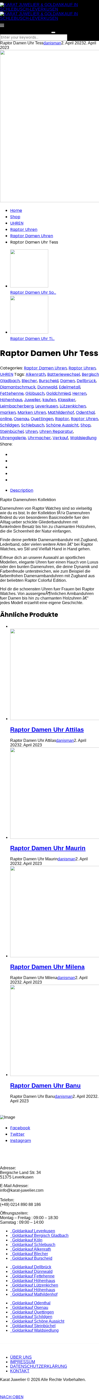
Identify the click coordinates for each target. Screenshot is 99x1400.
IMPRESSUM (22, 1362)
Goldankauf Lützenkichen (34, 1285)
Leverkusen (46, 406)
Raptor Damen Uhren (31, 236)
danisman (52, 43)
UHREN (16, 223)
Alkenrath (35, 374)
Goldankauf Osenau (29, 1307)
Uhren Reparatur (56, 431)
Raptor (62, 419)
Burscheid (48, 381)
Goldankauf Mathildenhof (33, 1294)
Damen (67, 381)
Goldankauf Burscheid (31, 1258)
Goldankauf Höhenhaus (32, 1280)
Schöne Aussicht (62, 425)
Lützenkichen (73, 406)
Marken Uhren (32, 412)
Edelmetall (69, 387)
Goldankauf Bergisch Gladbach (39, 1235)
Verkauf (60, 438)
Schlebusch (32, 425)
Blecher (29, 381)
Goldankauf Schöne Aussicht (37, 1321)
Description (21, 490)
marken (8, 412)
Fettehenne (12, 393)
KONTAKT (19, 1371)
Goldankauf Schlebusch (32, 1244)
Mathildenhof (61, 412)
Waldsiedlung (83, 438)
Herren (79, 393)
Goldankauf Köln (26, 1240)
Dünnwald (47, 387)
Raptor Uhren (23, 229)
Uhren (31, 431)
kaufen (49, 400)
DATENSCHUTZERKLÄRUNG (38, 1366)
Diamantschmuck (18, 387)
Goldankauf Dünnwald (31, 1271)
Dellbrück (86, 381)
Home (16, 210)
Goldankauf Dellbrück (30, 1267)
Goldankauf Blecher (29, 1254)
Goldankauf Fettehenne (32, 1276)
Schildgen (9, 425)
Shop (15, 217)
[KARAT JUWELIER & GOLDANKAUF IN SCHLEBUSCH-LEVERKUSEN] (49, 9)
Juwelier (32, 400)
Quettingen (42, 419)
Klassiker (66, 400)
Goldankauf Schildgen (31, 1316)
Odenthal (85, 412)
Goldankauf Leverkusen (32, 1231)
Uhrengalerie (13, 438)
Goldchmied (58, 393)
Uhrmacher (39, 438)
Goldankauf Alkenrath (30, 1249)
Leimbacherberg (17, 406)
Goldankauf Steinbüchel (33, 1326)
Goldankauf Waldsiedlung (34, 1330)
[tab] (54, 490)
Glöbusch (34, 393)
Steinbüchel (12, 431)
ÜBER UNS (21, 1357)
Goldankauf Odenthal (30, 1303)
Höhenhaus (11, 400)
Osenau (21, 419)
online (6, 419)
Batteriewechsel (63, 374)
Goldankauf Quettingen (32, 1312)
